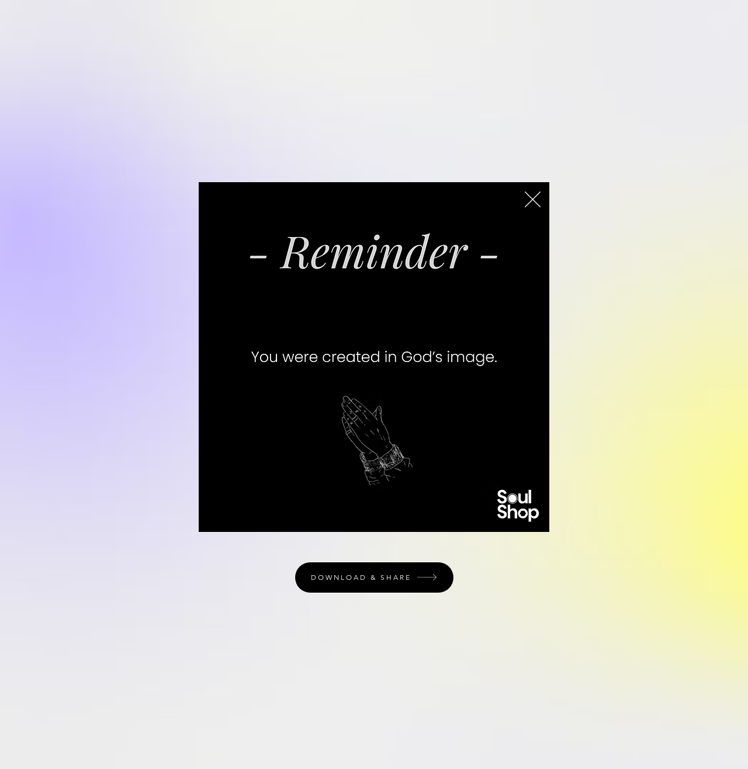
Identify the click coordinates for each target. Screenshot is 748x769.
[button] (533, 199)
